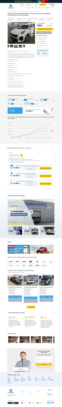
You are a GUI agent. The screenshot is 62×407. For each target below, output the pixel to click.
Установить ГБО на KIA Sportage (44, 29)
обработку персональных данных (46, 367)
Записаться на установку (45, 168)
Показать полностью (12, 326)
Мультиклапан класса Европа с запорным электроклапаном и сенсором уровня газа (21, 159)
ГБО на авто (28, 7)
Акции (39, 7)
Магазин (42, 7)
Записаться (44, 364)
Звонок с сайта (49, 390)
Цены (36, 7)
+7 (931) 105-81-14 (51, 4)
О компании (47, 7)
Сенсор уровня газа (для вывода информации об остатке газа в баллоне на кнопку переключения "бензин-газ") (25, 160)
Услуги (33, 7)
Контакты (52, 7)
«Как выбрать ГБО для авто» (17, 79)
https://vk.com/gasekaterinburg (18, 83)
